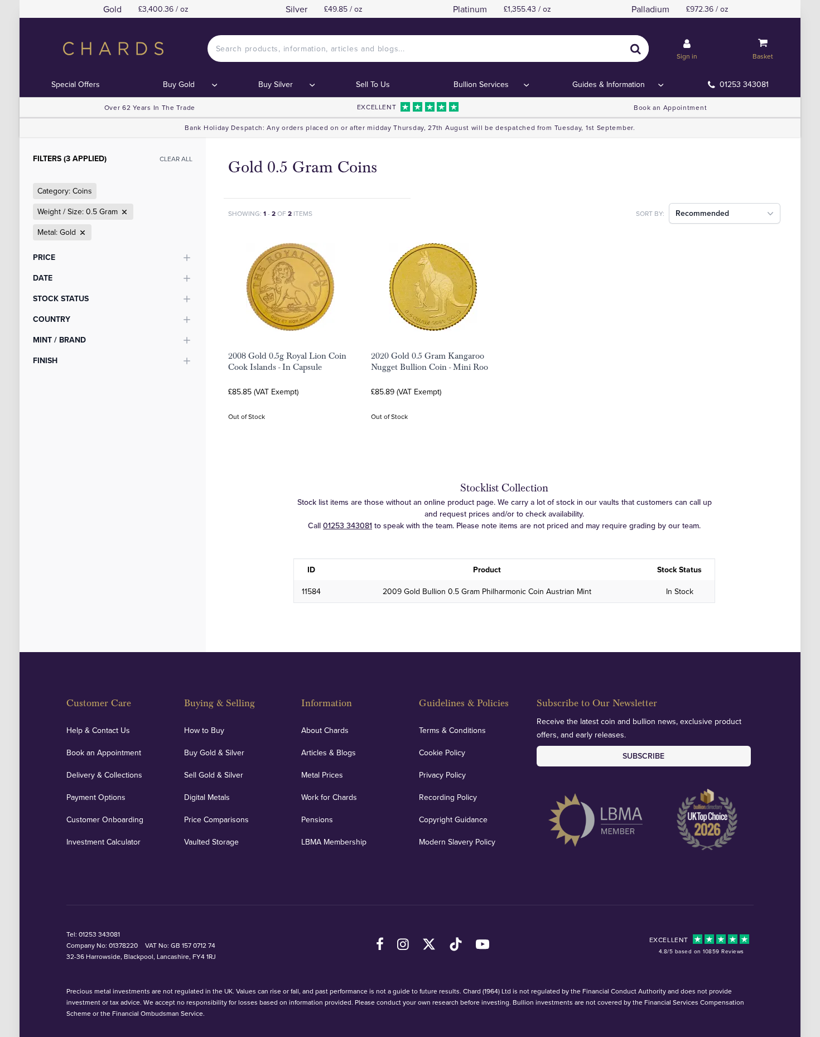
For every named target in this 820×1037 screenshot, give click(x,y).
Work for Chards (329, 797)
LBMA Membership (333, 841)
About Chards (325, 730)
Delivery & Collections (104, 774)
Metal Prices (322, 774)
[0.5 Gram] (123, 212)
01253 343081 (744, 84)
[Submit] (635, 48)
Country (51, 319)
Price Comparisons (216, 819)
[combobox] (428, 48)
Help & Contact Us (98, 730)
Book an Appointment (670, 107)
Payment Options (96, 797)
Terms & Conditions (452, 730)
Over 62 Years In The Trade (149, 107)
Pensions (317, 819)
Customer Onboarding (104, 819)
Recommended (702, 213)
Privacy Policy (442, 774)
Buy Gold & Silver (214, 752)
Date (42, 277)
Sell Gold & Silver (213, 774)
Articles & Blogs (328, 752)
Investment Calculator (103, 841)
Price (44, 257)
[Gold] (81, 232)
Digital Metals (207, 797)
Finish (45, 360)
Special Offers (75, 84)
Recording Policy (448, 797)
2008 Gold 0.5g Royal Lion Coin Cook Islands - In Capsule (287, 361)
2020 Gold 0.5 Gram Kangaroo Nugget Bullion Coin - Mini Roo (429, 361)
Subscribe (643, 755)
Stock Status (61, 298)
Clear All (176, 158)
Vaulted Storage (211, 841)
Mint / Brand (59, 339)
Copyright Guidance (453, 819)
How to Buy (204, 730)
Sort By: (650, 213)
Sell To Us (373, 84)
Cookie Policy (442, 752)
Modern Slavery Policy (457, 841)
